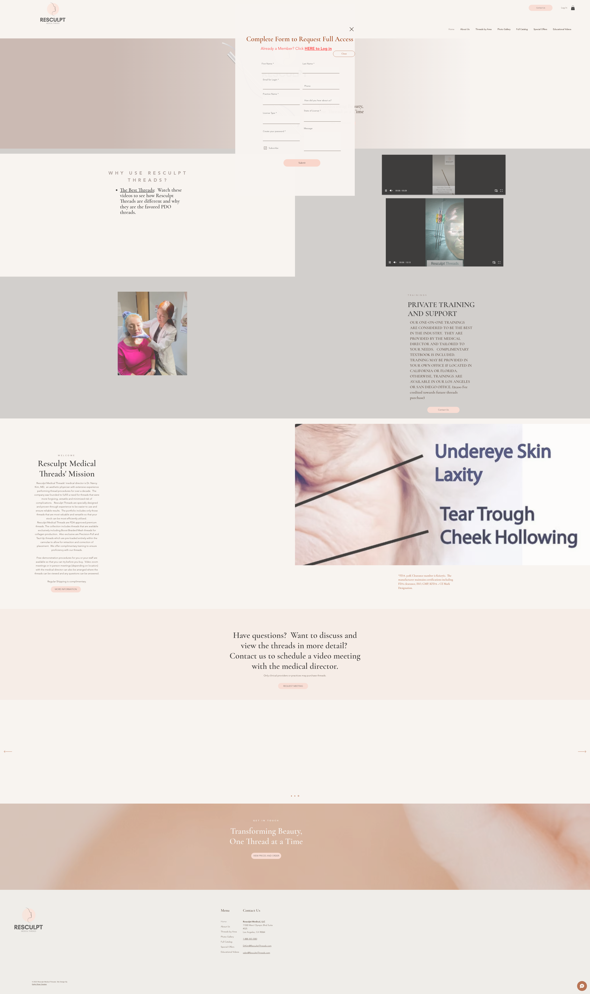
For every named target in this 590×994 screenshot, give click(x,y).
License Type (269, 113)
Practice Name (270, 94)
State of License (311, 111)
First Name (267, 64)
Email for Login (270, 80)
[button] (352, 29)
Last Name (308, 64)
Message (308, 128)
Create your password (273, 131)
